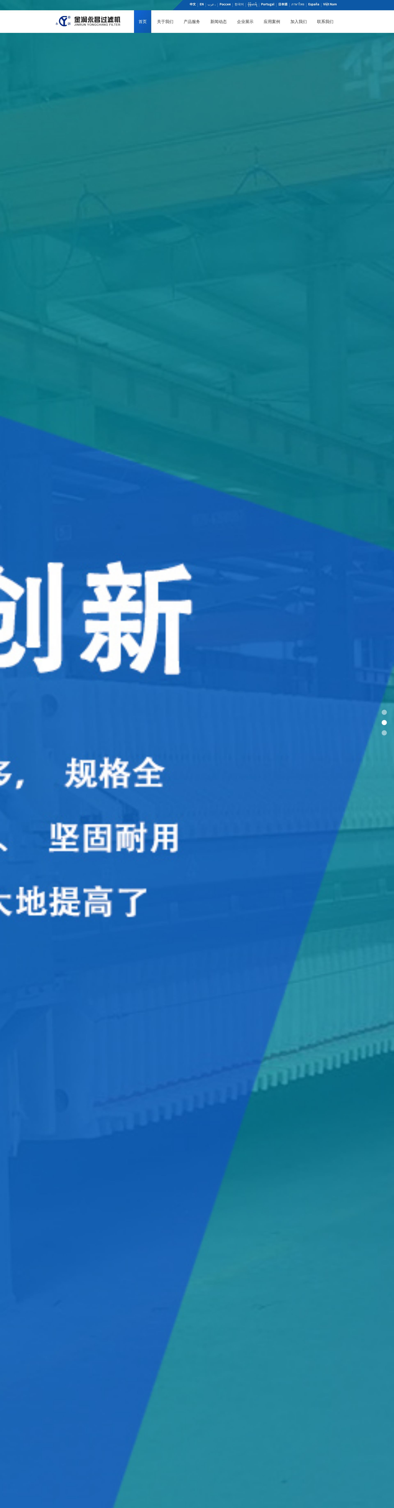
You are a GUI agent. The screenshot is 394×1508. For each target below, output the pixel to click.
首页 (143, 21)
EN (202, 4)
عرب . (212, 4)
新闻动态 (218, 21)
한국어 (239, 4)
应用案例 (272, 21)
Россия (225, 4)
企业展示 (245, 21)
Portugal (267, 4)
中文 (193, 4)
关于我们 (165, 21)
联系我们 (325, 21)
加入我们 (298, 21)
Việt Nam (330, 4)
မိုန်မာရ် (252, 4)
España (313, 4)
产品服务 (192, 21)
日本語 (282, 4)
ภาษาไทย (297, 4)
